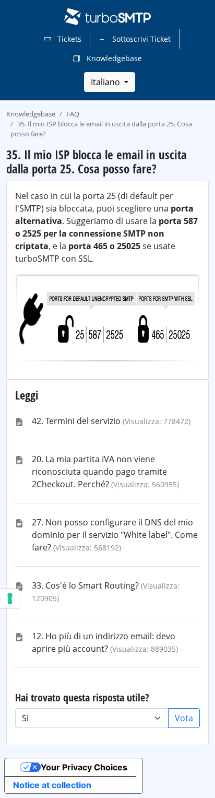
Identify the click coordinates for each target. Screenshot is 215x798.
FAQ (72, 114)
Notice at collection (52, 785)
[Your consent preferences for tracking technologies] (10, 598)
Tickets (68, 39)
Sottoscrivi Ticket (140, 39)
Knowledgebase (113, 58)
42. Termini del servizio (76, 421)
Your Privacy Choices (84, 767)
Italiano (106, 82)
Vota (184, 718)
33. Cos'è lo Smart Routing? (85, 585)
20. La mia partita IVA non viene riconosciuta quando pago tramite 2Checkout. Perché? (99, 471)
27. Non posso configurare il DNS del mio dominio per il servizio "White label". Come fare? (115, 535)
